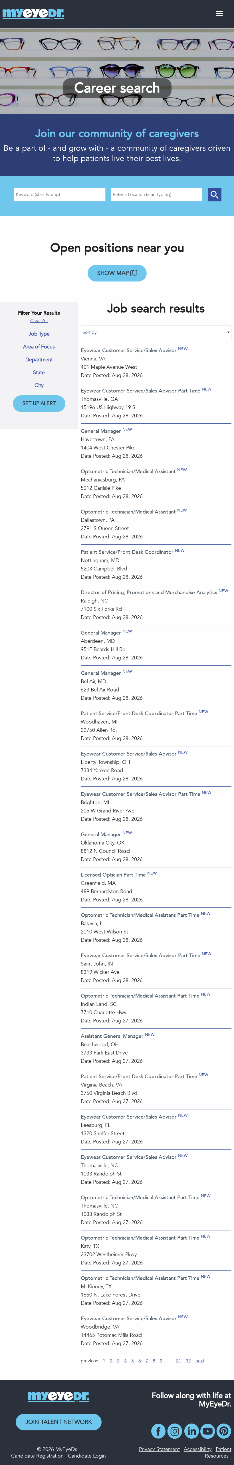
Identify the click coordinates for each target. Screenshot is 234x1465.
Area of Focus (39, 347)
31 (178, 1361)
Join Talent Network (58, 1422)
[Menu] (219, 15)
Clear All (39, 321)
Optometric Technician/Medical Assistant (128, 471)
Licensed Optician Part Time (113, 875)
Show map (113, 273)
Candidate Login (87, 1456)
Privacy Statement (159, 1449)
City (39, 385)
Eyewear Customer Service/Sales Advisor (129, 350)
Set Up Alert (39, 403)
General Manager (101, 431)
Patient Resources (218, 1453)
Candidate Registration (37, 1456)
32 (188, 1361)
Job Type (39, 334)
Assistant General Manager (112, 1036)
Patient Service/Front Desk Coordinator (127, 552)
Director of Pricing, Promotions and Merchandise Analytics (149, 592)
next (199, 1361)
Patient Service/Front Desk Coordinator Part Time (139, 713)
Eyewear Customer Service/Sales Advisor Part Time (140, 391)
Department (39, 360)
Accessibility (198, 1449)
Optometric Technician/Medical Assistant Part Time (140, 915)
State (39, 373)
